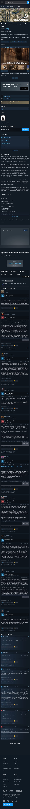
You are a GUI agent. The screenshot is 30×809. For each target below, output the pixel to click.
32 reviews (12, 571)
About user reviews (4, 255)
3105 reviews (6, 611)
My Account (17, 784)
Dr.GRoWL (6, 388)
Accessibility (5, 779)
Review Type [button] (4, 271)
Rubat (5, 496)
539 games (6, 571)
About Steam (6, 761)
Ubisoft (7, 28)
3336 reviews (6, 458)
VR (7, 41)
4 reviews (12, 390)
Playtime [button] (11, 274)
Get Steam (16, 776)
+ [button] (25, 41)
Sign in (2, 73)
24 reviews (6, 292)
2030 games (6, 417)
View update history (5, 140)
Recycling (16, 768)
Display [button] (18, 274)
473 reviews (12, 498)
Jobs (15, 763)
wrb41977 (6, 610)
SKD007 (6, 353)
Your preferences (12, 255)
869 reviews (13, 536)
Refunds (5, 786)
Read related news (5, 143)
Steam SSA (5, 763)
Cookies (4, 784)
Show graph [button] (24, 276)
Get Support (17, 781)
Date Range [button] (3, 274)
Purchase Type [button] (13, 271)
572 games (6, 390)
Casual (3, 41)
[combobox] (16, 2)
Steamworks (5, 766)
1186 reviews (13, 417)
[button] (3, 6)
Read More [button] (25, 340)
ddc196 (6, 291)
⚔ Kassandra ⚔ (7, 535)
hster (5, 570)
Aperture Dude (7, 313)
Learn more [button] (25, 129)
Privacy (4, 776)
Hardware (16, 766)
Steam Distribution (7, 768)
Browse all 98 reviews (15, 743)
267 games (6, 355)
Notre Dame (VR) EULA (6, 103)
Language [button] (22, 271)
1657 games (6, 536)
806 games (6, 498)
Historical (20, 41)
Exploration (13, 41)
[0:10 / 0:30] (15, 56)
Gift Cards (5, 770)
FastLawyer (6, 456)
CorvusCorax (7, 416)
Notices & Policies (7, 781)
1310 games (6, 314)
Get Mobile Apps (7, 804)
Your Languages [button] (8, 280)
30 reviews (13, 314)
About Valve (17, 761)
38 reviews (12, 355)
